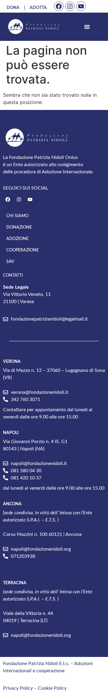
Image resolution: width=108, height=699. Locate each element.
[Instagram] (70, 6)
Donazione (19, 227)
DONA (13, 8)
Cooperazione (22, 250)
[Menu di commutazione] (87, 27)
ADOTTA (38, 8)
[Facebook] (59, 6)
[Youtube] (81, 6)
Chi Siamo (17, 216)
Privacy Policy (18, 688)
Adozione (17, 239)
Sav (10, 262)
